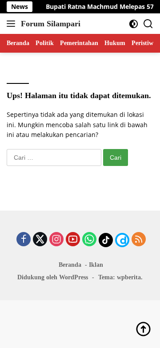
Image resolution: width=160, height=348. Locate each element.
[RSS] (139, 240)
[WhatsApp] (89, 240)
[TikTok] (106, 240)
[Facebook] (23, 240)
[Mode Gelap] (133, 24)
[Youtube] (73, 240)
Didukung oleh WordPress (52, 277)
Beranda (70, 264)
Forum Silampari (50, 23)
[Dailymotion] (122, 240)
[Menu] (13, 23)
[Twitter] (40, 240)
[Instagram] (56, 240)
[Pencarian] (148, 24)
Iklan (96, 264)
